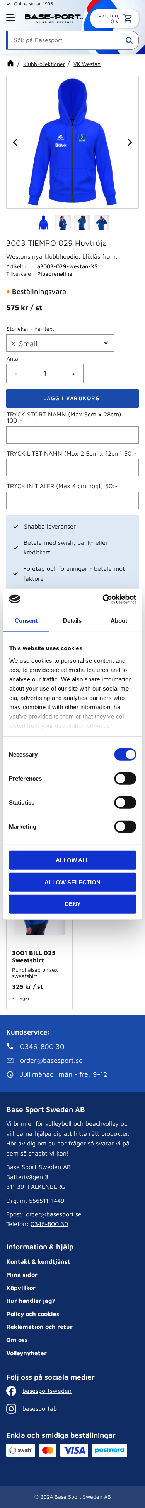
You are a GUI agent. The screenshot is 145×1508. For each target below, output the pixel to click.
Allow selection (72, 882)
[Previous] (16, 142)
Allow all (72, 860)
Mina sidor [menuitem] (22, 1274)
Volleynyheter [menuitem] (26, 1352)
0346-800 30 (49, 1223)
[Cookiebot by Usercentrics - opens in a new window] (103, 599)
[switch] (125, 778)
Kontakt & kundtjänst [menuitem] (38, 1261)
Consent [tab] (26, 620)
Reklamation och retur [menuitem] (39, 1326)
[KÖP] (72, 398)
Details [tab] (72, 620)
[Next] (129, 142)
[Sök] (129, 40)
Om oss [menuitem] (17, 1339)
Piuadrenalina (54, 273)
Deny (73, 904)
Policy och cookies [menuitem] (33, 1313)
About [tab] (119, 620)
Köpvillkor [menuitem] (21, 1287)
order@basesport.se (54, 1214)
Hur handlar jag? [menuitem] (30, 1300)
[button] (11, 17)
